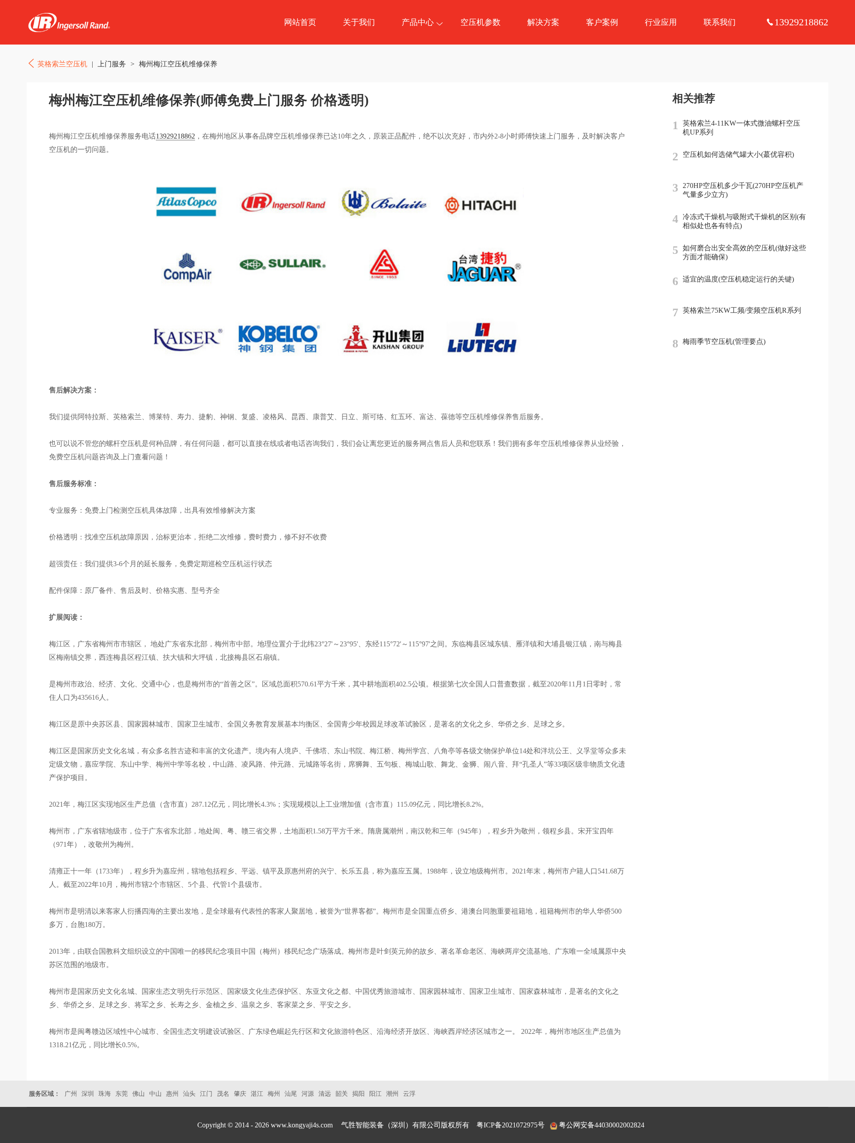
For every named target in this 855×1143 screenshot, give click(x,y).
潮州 (392, 1093)
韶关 (341, 1093)
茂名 (223, 1093)
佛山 (138, 1093)
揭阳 (358, 1093)
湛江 (257, 1093)
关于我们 (359, 22)
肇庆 (240, 1093)
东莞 (121, 1093)
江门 (206, 1093)
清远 (324, 1093)
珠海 (104, 1093)
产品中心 (418, 22)
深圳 (87, 1093)
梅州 (274, 1093)
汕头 (189, 1093)
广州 (71, 1093)
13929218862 (175, 136)
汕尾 (291, 1093)
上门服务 (112, 64)
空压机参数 (480, 22)
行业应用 (661, 22)
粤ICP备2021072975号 (510, 1125)
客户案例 (602, 22)
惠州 (172, 1093)
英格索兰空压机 (69, 22)
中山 (155, 1093)
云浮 (409, 1093)
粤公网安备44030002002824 (601, 1125)
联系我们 (720, 22)
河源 (307, 1093)
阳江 (375, 1093)
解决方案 (543, 22)
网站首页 (300, 22)
